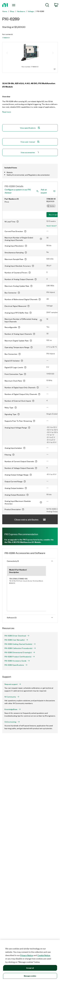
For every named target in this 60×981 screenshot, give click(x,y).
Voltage (31, 11)
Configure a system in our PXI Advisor (18, 191)
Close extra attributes (26, 519)
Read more (6, 112)
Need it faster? (51, 226)
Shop (12, 11)
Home (4, 11)
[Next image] (52, 53)
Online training (10, 722)
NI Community (10, 696)
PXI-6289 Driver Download (15, 635)
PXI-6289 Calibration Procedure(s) (18, 648)
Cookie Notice (43, 955)
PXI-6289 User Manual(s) (14, 640)
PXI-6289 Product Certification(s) (17, 656)
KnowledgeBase (10, 709)
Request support (11, 684)
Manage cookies (30, 975)
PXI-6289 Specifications (14, 665)
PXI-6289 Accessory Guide (15, 660)
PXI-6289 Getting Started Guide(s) (18, 644)
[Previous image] (7, 53)
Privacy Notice (26, 955)
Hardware (21, 11)
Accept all (30, 967)
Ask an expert (44, 191)
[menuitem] (47, 5)
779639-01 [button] (6, 38)
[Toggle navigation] (14, 5)
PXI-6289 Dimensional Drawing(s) (18, 652)
